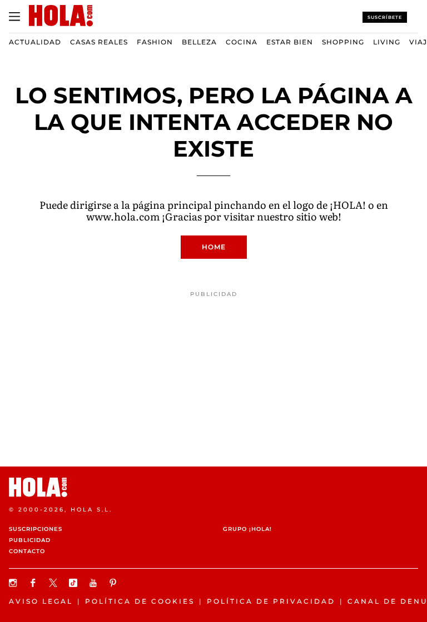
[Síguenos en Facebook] (34, 583)
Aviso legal (41, 601)
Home (214, 247)
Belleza (199, 42)
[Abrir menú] (14, 16)
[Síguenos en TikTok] (74, 583)
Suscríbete (385, 17)
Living (386, 42)
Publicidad (30, 540)
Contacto (27, 551)
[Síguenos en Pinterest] (114, 583)
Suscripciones (35, 529)
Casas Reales (99, 42)
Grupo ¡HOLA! (247, 529)
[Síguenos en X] (54, 583)
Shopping (343, 42)
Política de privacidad (271, 601)
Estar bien (289, 42)
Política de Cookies (140, 601)
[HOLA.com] (213, 487)
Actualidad (35, 42)
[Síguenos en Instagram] (14, 583)
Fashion (155, 42)
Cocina (241, 42)
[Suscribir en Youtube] (94, 583)
